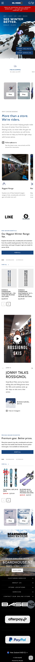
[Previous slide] (3, 368)
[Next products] (8, 304)
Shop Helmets (24, 48)
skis (3, 459)
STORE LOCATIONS (17, 587)
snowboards (10, 459)
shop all (17, 452)
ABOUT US (17, 583)
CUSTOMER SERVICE (17, 578)
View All (17, 252)
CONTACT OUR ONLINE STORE (17, 596)
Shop (10, 94)
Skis (3, 260)
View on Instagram (14, 411)
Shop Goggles (24, 52)
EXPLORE (17, 570)
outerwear (19, 260)
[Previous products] (3, 304)
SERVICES (17, 592)
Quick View (9, 284)
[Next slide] (32, 368)
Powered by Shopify (17, 660)
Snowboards (10, 260)
